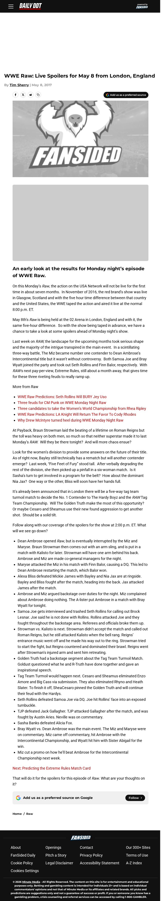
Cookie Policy (22, 863)
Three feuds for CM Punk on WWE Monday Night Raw (62, 402)
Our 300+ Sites (138, 847)
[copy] (38, 95)
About (16, 847)
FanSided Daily (23, 855)
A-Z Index (134, 863)
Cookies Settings (25, 871)
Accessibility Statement (99, 863)
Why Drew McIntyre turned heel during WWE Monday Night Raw (70, 420)
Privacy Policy (91, 855)
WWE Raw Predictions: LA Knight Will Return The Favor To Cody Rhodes (77, 414)
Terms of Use (137, 855)
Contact (86, 847)
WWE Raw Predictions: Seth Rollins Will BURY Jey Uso (62, 397)
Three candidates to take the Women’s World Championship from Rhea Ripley (82, 408)
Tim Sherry (19, 85)
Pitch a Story (55, 855)
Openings (53, 847)
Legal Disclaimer (59, 863)
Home (17, 814)
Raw (29, 814)
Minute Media (31, 881)
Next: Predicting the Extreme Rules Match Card (52, 768)
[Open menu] (10, 6)
